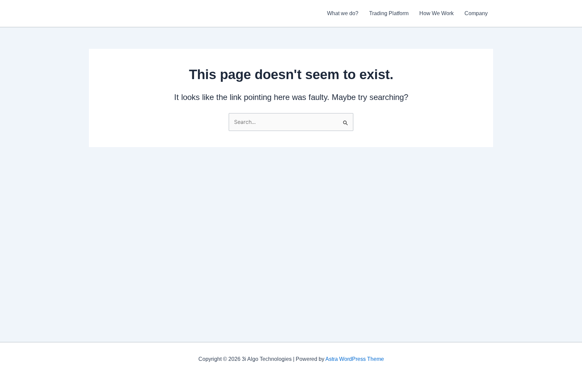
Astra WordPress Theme (354, 359)
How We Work (436, 13)
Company (476, 13)
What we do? (342, 13)
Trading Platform (389, 13)
